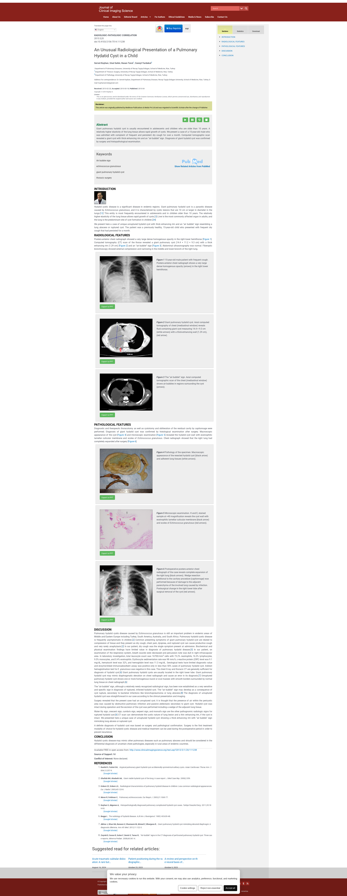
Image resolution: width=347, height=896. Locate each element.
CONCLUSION (227, 55)
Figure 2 (123, 245)
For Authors (160, 17)
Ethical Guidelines (177, 17)
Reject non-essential (210, 888)
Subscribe (209, 17)
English (100, 30)
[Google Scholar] (110, 773)
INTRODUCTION (228, 37)
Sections (225, 31)
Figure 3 (157, 245)
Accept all (230, 888)
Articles (144, 17)
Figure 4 (122, 435)
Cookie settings (187, 888)
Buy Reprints (174, 28)
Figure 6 (132, 441)
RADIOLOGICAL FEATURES (233, 42)
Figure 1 (207, 239)
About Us (116, 17)
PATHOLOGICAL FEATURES (233, 46)
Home (106, 17)
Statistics (240, 31)
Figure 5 (161, 435)
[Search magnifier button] (246, 8)
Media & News (194, 17)
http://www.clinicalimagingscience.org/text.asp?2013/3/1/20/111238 (163, 750)
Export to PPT (107, 307)
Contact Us (222, 17)
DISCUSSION (227, 51)
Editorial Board (130, 17)
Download (256, 31)
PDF (187, 29)
